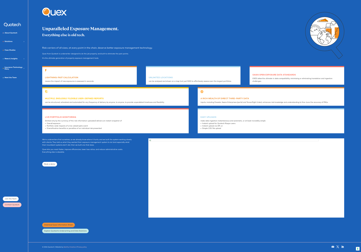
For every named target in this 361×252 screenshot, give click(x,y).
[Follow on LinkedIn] (342, 246)
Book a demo (49, 164)
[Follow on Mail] (332, 246)
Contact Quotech (12, 205)
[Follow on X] (337, 246)
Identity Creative (70, 247)
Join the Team (11, 199)
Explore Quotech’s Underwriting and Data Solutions (65, 231)
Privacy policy (82, 247)
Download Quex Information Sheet (58, 225)
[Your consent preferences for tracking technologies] (357, 248)
